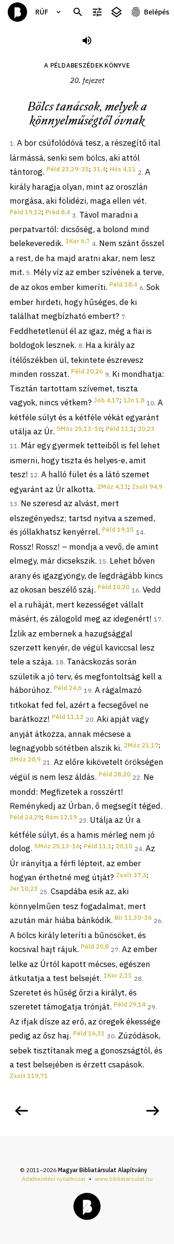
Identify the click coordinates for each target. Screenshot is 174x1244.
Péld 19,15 (118, 529)
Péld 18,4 (123, 284)
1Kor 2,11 (117, 975)
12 (34, 475)
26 (157, 921)
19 (87, 691)
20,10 (124, 846)
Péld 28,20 (114, 774)
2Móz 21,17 (141, 745)
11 (13, 446)
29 (151, 1007)
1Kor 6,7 (77, 241)
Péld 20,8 (95, 946)
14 (140, 532)
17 (157, 619)
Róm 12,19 (61, 817)
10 (150, 403)
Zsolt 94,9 (147, 487)
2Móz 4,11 (112, 487)
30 (111, 1036)
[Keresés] (77, 12)
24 (138, 849)
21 (46, 763)
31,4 (99, 169)
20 (89, 720)
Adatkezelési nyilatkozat (54, 1178)
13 (13, 504)
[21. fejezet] (152, 1110)
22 (136, 778)
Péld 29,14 (129, 1004)
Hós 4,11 (123, 169)
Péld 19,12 (26, 212)
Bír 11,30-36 (133, 917)
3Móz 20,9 (25, 759)
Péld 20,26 (87, 371)
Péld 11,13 (68, 717)
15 (102, 561)
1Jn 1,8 (134, 400)
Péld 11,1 (120, 429)
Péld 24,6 (68, 688)
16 (135, 590)
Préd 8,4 (57, 212)
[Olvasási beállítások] (97, 12)
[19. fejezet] (21, 1110)
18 (59, 662)
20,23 (146, 429)
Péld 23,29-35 (67, 169)
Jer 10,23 (24, 889)
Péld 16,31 (89, 1033)
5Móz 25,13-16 (79, 429)
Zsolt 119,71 (29, 1076)
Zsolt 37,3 (131, 875)
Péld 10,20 (114, 587)
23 (83, 820)
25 (43, 892)
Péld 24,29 (26, 817)
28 (138, 979)
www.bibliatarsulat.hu (124, 1178)
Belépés (156, 12)
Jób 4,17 (106, 400)
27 (114, 950)
